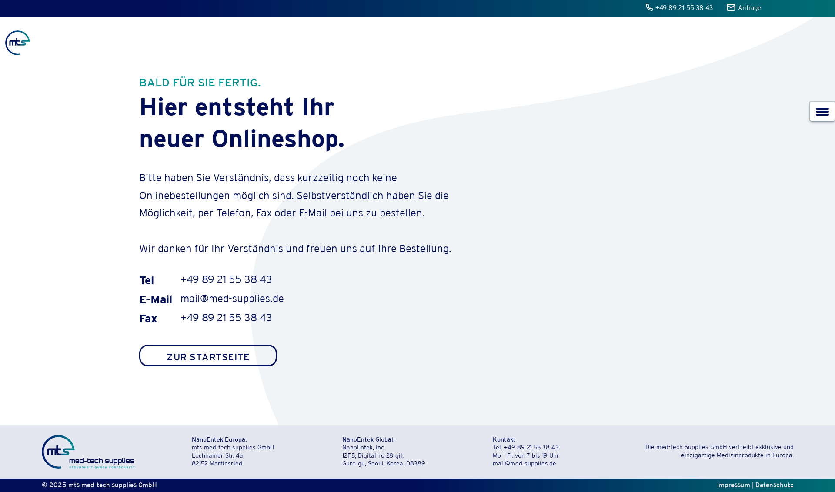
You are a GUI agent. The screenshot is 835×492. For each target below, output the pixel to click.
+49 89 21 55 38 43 (684, 8)
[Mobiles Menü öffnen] (822, 111)
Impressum (733, 485)
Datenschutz (774, 485)
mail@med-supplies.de (232, 300)
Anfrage (749, 8)
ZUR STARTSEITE (208, 356)
